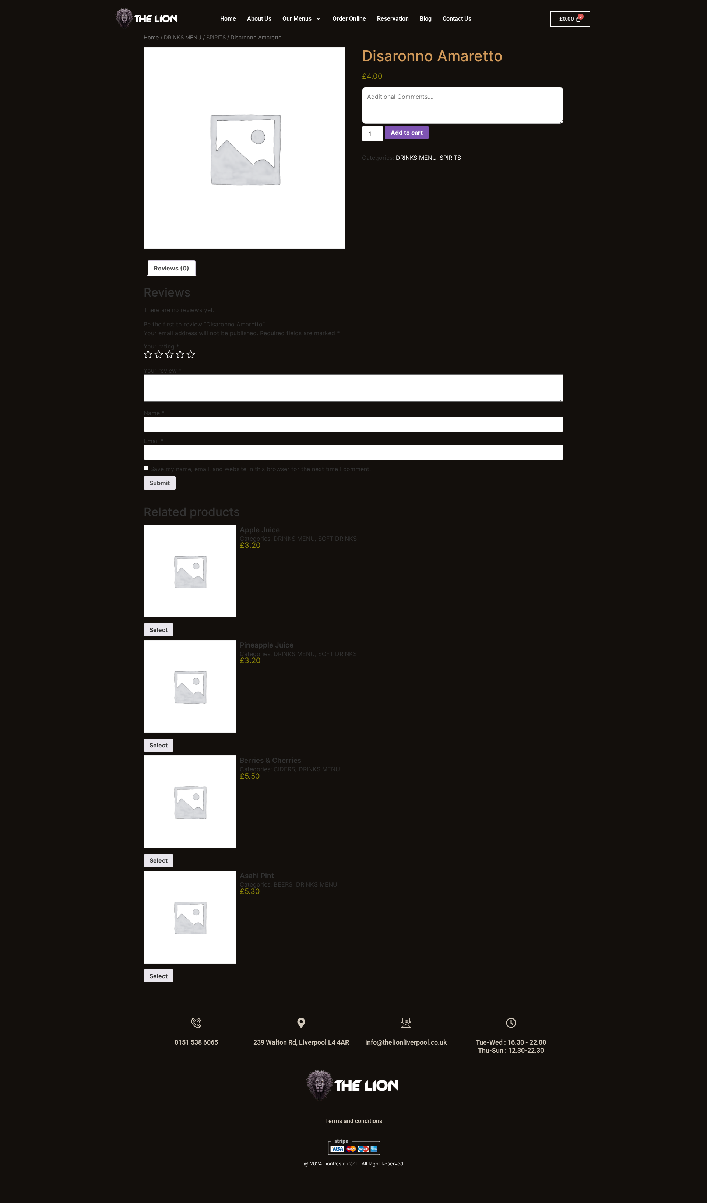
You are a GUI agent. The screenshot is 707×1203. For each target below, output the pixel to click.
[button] (302, 18)
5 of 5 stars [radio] (190, 354)
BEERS (283, 884)
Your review (163, 370)
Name (154, 413)
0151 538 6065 (196, 1042)
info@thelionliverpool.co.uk (406, 1042)
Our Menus (297, 18)
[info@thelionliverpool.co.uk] (406, 1023)
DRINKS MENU (182, 37)
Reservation (393, 18)
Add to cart (407, 132)
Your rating (161, 346)
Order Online (349, 18)
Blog (426, 18)
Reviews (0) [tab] (171, 268)
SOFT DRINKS (337, 538)
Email (153, 441)
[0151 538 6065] (196, 1023)
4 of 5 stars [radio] (180, 354)
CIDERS (284, 769)
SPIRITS (216, 37)
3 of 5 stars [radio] (169, 354)
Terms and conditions (353, 1121)
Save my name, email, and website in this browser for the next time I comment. (260, 469)
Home (228, 18)
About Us (259, 18)
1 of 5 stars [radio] (148, 354)
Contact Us (457, 18)
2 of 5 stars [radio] (158, 354)
